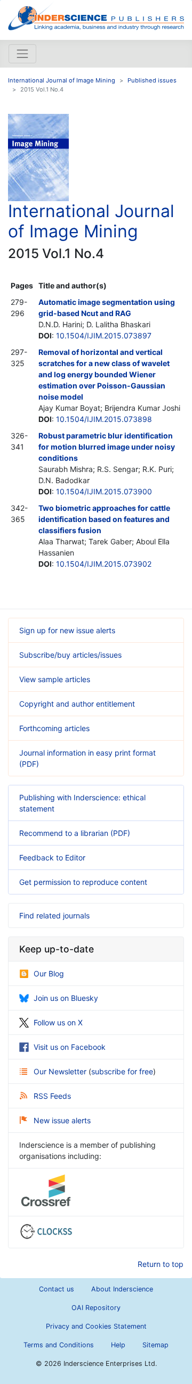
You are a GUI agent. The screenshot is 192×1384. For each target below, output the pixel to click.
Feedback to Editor (52, 857)
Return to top (160, 1264)
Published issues (152, 80)
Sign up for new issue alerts (67, 630)
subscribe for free (122, 1071)
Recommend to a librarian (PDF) (74, 833)
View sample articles (54, 679)
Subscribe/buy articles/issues (70, 654)
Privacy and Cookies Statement (96, 1326)
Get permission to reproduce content (83, 881)
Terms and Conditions (58, 1345)
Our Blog (49, 973)
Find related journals (54, 915)
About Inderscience (122, 1289)
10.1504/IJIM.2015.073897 (103, 335)
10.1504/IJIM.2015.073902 (103, 563)
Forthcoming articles (54, 728)
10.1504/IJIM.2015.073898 (104, 419)
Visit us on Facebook (70, 1046)
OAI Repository (96, 1308)
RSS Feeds (52, 1095)
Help (118, 1345)
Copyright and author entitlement (77, 703)
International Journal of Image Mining (61, 80)
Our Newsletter (61, 1071)
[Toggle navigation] (22, 53)
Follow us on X (58, 1022)
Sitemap (155, 1345)
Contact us (56, 1289)
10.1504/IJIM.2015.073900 (104, 491)
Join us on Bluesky (66, 997)
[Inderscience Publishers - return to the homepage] (96, 15)
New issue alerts (62, 1120)
